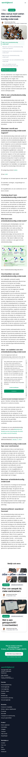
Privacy (2, 677)
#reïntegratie (14, 431)
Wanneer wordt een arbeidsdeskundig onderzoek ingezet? (12, 47)
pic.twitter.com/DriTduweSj (9, 433)
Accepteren (14, 391)
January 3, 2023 (17, 439)
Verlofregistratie (5, 687)
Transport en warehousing (8, 715)
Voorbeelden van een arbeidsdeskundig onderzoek (13, 60)
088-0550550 (4, 675)
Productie (3, 711)
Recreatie (3, 713)
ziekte (15, 170)
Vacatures (3, 751)
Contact (3, 743)
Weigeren (14, 394)
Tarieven (3, 731)
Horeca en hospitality (6, 707)
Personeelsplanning (6, 684)
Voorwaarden (8, 677)
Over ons (3, 745)
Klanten (3, 749)
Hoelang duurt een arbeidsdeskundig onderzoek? (12, 51)
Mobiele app (4, 695)
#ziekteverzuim (5, 431)
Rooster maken (5, 691)
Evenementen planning (7, 697)
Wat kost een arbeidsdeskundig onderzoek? (10, 56)
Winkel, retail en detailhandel (8, 709)
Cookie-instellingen (14, 387)
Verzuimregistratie (5, 700)
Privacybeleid (15, 373)
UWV (6, 174)
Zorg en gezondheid (6, 718)
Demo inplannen (5, 725)
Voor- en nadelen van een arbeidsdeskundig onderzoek (10, 64)
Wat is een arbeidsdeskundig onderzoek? (10, 43)
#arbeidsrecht (18, 429)
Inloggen (3, 729)
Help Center (4, 733)
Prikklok (3, 693)
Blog (2, 747)
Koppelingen (4, 735)
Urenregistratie (5, 689)
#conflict (20, 431)
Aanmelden (4, 727)
